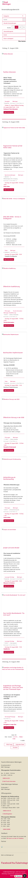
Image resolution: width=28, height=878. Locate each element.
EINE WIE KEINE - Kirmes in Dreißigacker (12, 217)
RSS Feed (9, 744)
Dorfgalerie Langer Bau (10, 724)
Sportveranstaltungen (10, 175)
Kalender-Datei (19, 744)
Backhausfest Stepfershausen (13, 353)
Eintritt (5, 35)
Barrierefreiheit (14, 875)
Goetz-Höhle (7, 517)
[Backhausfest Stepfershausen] (14, 334)
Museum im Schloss (9, 583)
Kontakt (24, 873)
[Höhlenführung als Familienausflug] (14, 459)
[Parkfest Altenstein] (14, 54)
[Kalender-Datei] (23, 12)
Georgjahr (7, 101)
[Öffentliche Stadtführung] (14, 268)
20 (20, 27)
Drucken (15, 747)
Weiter (21, 737)
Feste (6, 250)
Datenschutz (11, 873)
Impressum (18, 873)
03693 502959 (6, 829)
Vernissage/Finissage (10, 716)
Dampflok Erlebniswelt (10, 447)
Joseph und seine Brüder (11, 548)
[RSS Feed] (22, 12)
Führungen (7, 311)
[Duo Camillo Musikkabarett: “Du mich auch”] (14, 595)
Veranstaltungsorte (8, 31)
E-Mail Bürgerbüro (7, 814)
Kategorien (13, 16)
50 (24, 27)
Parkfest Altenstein (9, 72)
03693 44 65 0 (6, 778)
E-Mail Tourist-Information (8, 781)
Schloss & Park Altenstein (11, 109)
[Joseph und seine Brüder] (14, 529)
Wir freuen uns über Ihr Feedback (15, 838)
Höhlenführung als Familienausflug (9, 478)
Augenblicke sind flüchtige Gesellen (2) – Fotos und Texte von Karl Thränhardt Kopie (13, 687)
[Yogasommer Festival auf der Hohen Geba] (14, 128)
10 (16, 27)
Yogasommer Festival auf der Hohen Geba (12, 146)
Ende (14, 738)
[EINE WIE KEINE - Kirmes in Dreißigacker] (14, 199)
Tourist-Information (9, 322)
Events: (9, 27)
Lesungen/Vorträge (9, 577)
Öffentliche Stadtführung (11, 286)
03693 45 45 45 (7, 810)
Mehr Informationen (8, 112)
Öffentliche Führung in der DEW (13, 417)
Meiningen (15, 101)
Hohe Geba (7, 186)
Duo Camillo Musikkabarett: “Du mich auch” (13, 614)
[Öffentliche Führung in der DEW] (14, 399)
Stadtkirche (7, 649)
